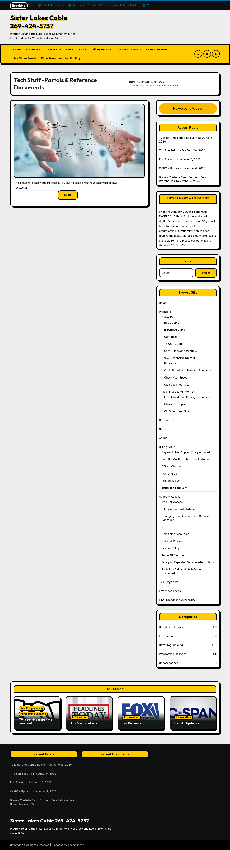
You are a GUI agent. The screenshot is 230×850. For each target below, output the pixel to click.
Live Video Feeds (24, 58)
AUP (164, 527)
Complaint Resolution (175, 534)
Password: (20, 187)
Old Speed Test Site (176, 384)
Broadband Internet (172, 627)
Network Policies (172, 541)
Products (32, 49)
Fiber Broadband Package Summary (187, 397)
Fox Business (167, 159)
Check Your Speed (176, 377)
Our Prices (170, 336)
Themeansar (75, 845)
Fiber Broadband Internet (178, 391)
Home (17, 49)
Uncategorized (168, 663)
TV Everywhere (156, 49)
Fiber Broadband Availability (60, 58)
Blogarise (57, 845)
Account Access (127, 49)
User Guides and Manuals (180, 351)
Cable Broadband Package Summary (187, 370)
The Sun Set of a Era (172, 150)
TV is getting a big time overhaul (180, 137)
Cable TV (167, 317)
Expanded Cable (174, 329)
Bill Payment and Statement (180, 509)
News (70, 49)
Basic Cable (171, 322)
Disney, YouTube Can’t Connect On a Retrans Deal (42, 800)
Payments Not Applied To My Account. (186, 452)
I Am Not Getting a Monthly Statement (187, 459)
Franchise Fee (171, 480)
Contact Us (53, 49)
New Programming (171, 645)
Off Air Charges (172, 466)
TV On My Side (173, 343)
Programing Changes (173, 654)
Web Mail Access (172, 502)
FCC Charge (169, 473)
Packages (170, 363)
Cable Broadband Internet (178, 358)
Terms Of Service (173, 555)
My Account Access (188, 108)
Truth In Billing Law (174, 487)
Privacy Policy (171, 548)
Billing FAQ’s (101, 49)
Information (167, 636)
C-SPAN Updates (170, 168)
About (83, 49)
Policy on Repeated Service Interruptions (188, 562)
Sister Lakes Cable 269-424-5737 (38, 21)
